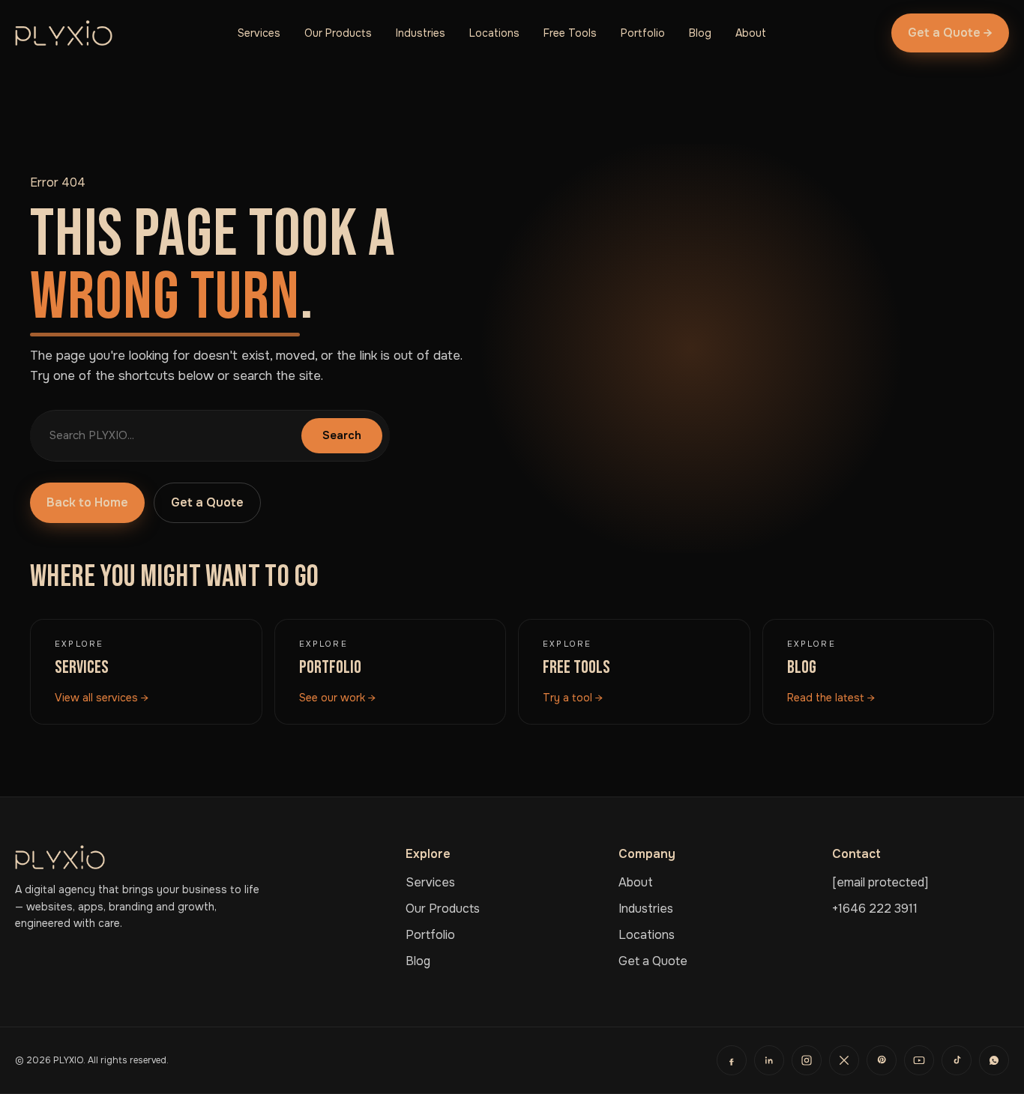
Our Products (338, 33)
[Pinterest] (882, 1060)
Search (341, 435)
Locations (494, 33)
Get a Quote (207, 502)
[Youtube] (919, 1060)
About (750, 33)
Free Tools (570, 33)
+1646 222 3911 (875, 908)
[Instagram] (807, 1060)
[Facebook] (732, 1060)
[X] (844, 1060)
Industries (420, 33)
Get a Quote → (950, 32)
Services (259, 33)
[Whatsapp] (994, 1060)
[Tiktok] (957, 1060)
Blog (700, 33)
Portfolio (643, 33)
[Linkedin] (769, 1060)
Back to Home (87, 502)
